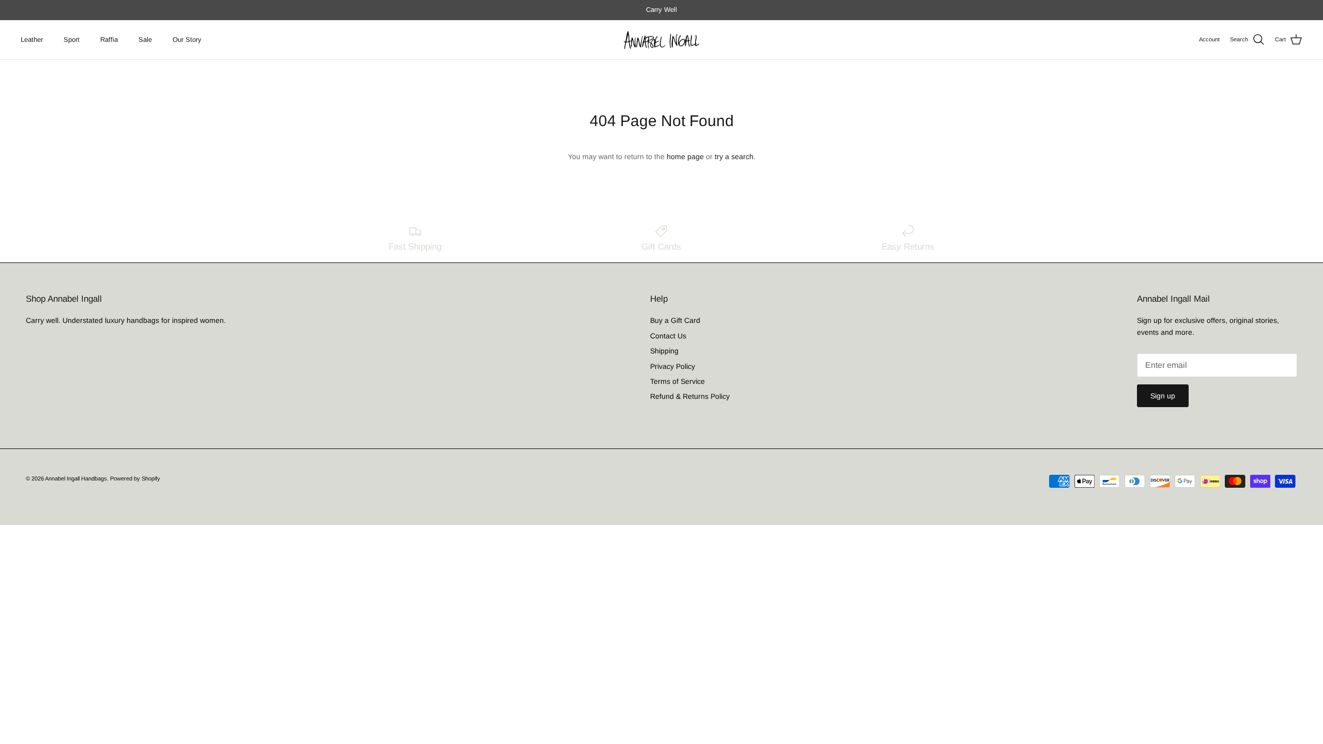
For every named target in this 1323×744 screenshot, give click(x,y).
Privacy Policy (672, 366)
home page (685, 156)
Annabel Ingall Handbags (76, 478)
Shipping (664, 351)
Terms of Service (677, 381)
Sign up (1162, 396)
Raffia (109, 39)
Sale (145, 39)
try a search (734, 156)
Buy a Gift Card (675, 320)
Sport (72, 39)
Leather (32, 39)
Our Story (187, 39)
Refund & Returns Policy (690, 396)
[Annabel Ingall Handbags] (661, 40)
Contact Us (668, 336)
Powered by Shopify (135, 478)
